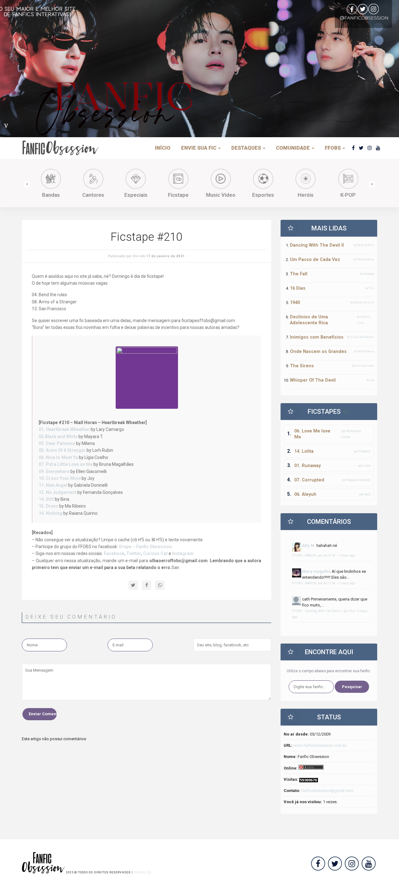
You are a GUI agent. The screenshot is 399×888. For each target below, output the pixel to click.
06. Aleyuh (305, 494)
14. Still (46, 499)
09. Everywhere (54, 471)
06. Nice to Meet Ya (58, 457)
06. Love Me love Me (312, 433)
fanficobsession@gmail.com (327, 790)
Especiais (135, 195)
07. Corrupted (309, 479)
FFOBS (333, 148)
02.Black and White (58, 436)
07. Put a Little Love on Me (66, 464)
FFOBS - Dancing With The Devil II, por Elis (323, 611)
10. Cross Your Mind (60, 478)
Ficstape (178, 195)
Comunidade (293, 148)
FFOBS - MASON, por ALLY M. (314, 555)
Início (163, 148)
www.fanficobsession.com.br (320, 745)
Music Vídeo (220, 195)
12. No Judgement (57, 492)
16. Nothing (50, 513)
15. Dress (48, 506)
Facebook (114, 553)
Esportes (263, 195)
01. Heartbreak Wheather (64, 429)
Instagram (183, 553)
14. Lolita (304, 451)
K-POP (348, 195)
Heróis (306, 195)
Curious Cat (155, 553)
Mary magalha (316, 571)
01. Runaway (307, 465)
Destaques (246, 148)
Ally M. (308, 545)
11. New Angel (53, 485)
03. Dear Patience (57, 443)
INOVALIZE (142, 872)
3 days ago (347, 555)
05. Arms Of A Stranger (62, 450)
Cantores (93, 195)
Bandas (51, 195)
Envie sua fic (199, 148)
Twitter (133, 553)
